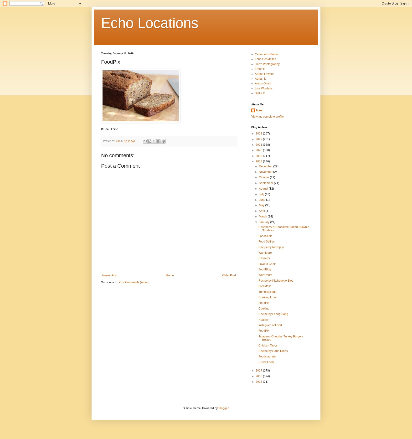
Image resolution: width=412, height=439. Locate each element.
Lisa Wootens (264, 88)
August (264, 188)
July (262, 194)
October (264, 177)
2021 (259, 144)
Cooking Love (267, 297)
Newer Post (109, 275)
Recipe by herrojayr (271, 247)
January (264, 222)
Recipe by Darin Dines (273, 351)
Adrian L (260, 78)
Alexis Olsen (263, 83)
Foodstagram (267, 356)
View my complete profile (267, 116)
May (262, 205)
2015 (259, 381)
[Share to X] (154, 141)
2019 (259, 156)
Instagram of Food (270, 325)
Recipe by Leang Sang (273, 314)
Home (170, 275)
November (266, 172)
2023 (259, 133)
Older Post (229, 275)
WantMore (265, 252)
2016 (259, 376)
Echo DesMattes (265, 59)
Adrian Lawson (264, 74)
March (263, 216)
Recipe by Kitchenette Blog (276, 280)
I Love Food (266, 362)
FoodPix (263, 303)
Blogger (223, 408)
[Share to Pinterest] (163, 141)
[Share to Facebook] (158, 141)
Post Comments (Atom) (134, 282)
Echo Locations (149, 23)
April (262, 211)
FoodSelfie (265, 236)
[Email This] (145, 141)
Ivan (259, 110)
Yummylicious (267, 292)
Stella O (260, 93)
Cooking (263, 308)
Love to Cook (267, 264)
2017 (259, 370)
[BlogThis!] (149, 141)
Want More (265, 275)
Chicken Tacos (268, 345)
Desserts (264, 258)
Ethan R (260, 69)
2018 (259, 161)
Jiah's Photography (267, 64)
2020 (259, 150)
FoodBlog (264, 269)
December (266, 166)
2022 (259, 139)
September (266, 183)
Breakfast (264, 286)
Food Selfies (266, 241)
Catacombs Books (266, 54)
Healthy (263, 319)
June (262, 199)
